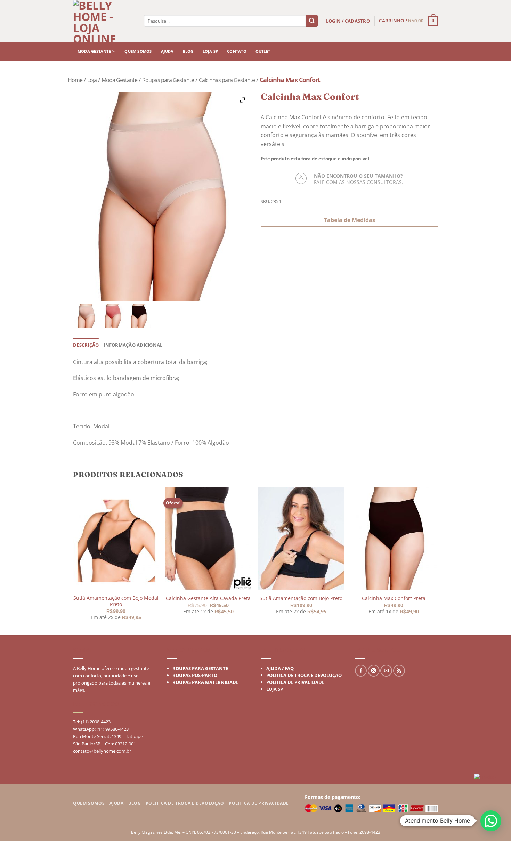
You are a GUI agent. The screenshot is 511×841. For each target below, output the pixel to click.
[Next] (436, 560)
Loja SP (210, 51)
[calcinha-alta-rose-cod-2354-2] (112, 316)
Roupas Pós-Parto (194, 675)
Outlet (263, 51)
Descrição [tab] (86, 345)
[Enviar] (312, 21)
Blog (188, 51)
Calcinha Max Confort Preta (393, 598)
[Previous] (73, 560)
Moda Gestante (94, 51)
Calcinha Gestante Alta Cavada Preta (208, 598)
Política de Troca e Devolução (304, 675)
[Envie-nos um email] (386, 671)
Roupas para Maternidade (205, 682)
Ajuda (167, 51)
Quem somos (138, 51)
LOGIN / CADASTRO (348, 21)
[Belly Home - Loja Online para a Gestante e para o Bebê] (104, 21)
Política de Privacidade (295, 682)
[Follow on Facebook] (361, 671)
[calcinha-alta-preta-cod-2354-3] (139, 316)
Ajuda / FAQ (280, 668)
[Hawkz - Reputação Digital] (490, 778)
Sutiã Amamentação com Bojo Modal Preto (116, 601)
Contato (236, 51)
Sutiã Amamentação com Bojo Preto (301, 598)
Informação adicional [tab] (133, 345)
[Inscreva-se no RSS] (399, 671)
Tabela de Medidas (349, 220)
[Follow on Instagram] (374, 671)
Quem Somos (89, 803)
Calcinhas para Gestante (227, 80)
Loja (92, 80)
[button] (490, 820)
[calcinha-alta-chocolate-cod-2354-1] (86, 316)
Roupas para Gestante (168, 80)
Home (75, 80)
